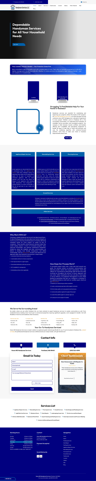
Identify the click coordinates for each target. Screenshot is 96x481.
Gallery (66, 5)
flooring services (80, 171)
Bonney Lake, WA (14, 318)
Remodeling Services (68, 449)
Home (34, 5)
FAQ (80, 5)
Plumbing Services (67, 440)
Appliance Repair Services (69, 447)
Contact (60, 5)
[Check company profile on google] (41, 456)
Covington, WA (29, 318)
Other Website (73, 5)
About (40, 5)
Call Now (16, 44)
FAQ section (55, 281)
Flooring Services (67, 451)
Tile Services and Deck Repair (47, 219)
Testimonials (53, 5)
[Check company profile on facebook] (38, 456)
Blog (34, 8)
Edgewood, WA (75, 318)
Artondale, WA (60, 318)
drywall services (79, 198)
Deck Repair (66, 443)
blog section (26, 252)
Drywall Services (67, 453)
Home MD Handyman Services (62, 116)
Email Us (85, 2)
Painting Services (67, 445)
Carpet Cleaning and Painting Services (49, 221)
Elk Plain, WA (44, 318)
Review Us (8, 478)
